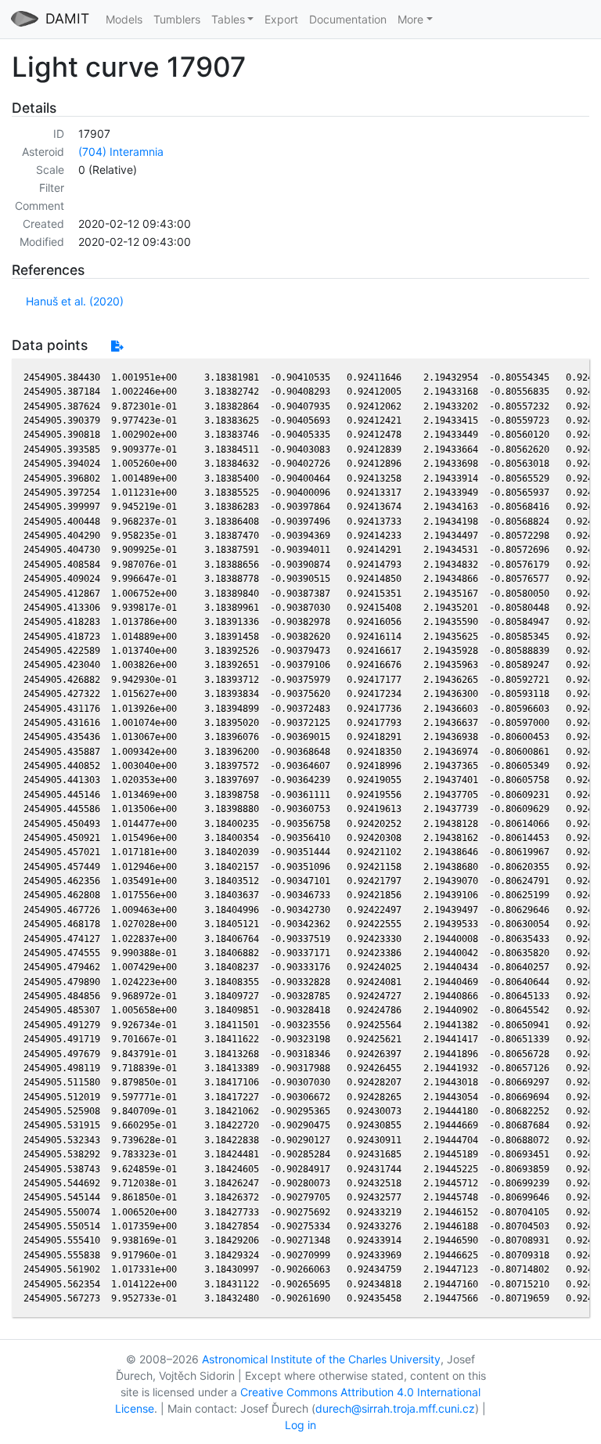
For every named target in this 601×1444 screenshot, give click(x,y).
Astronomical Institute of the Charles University (321, 1359)
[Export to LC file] (117, 345)
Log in (300, 1424)
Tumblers (176, 19)
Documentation (348, 19)
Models (124, 19)
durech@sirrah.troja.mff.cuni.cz (395, 1408)
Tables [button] (228, 19)
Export (281, 19)
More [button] (410, 19)
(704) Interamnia (121, 151)
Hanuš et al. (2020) (75, 301)
